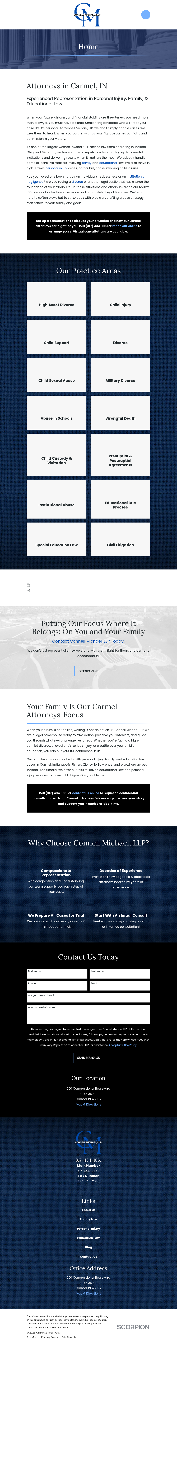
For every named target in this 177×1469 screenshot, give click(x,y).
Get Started (88, 671)
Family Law (88, 1219)
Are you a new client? (41, 995)
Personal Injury (88, 1229)
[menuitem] (32, 1337)
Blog (88, 1247)
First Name (34, 971)
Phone (32, 983)
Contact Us (88, 1257)
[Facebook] (93, 1190)
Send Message (88, 1058)
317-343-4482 (88, 1171)
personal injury (56, 168)
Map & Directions (88, 1104)
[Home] (87, 15)
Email (94, 983)
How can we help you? (41, 1007)
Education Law (88, 1238)
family (87, 163)
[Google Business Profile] (84, 1190)
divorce (77, 182)
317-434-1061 (88, 1160)
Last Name (97, 971)
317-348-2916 (88, 1181)
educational (108, 163)
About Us (88, 1210)
